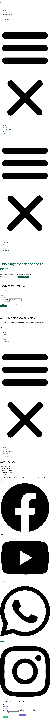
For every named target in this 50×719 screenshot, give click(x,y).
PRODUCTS (5, 12)
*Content (2, 304)
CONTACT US (6, 20)
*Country (2, 291)
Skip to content (3, 1)
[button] (25, 73)
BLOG (4, 18)
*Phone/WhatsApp (4, 299)
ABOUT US (5, 16)
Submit (3, 306)
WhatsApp (5, 717)
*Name (2, 295)
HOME (4, 10)
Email (1, 297)
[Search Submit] (20, 277)
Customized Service (7, 14)
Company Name (4, 293)
